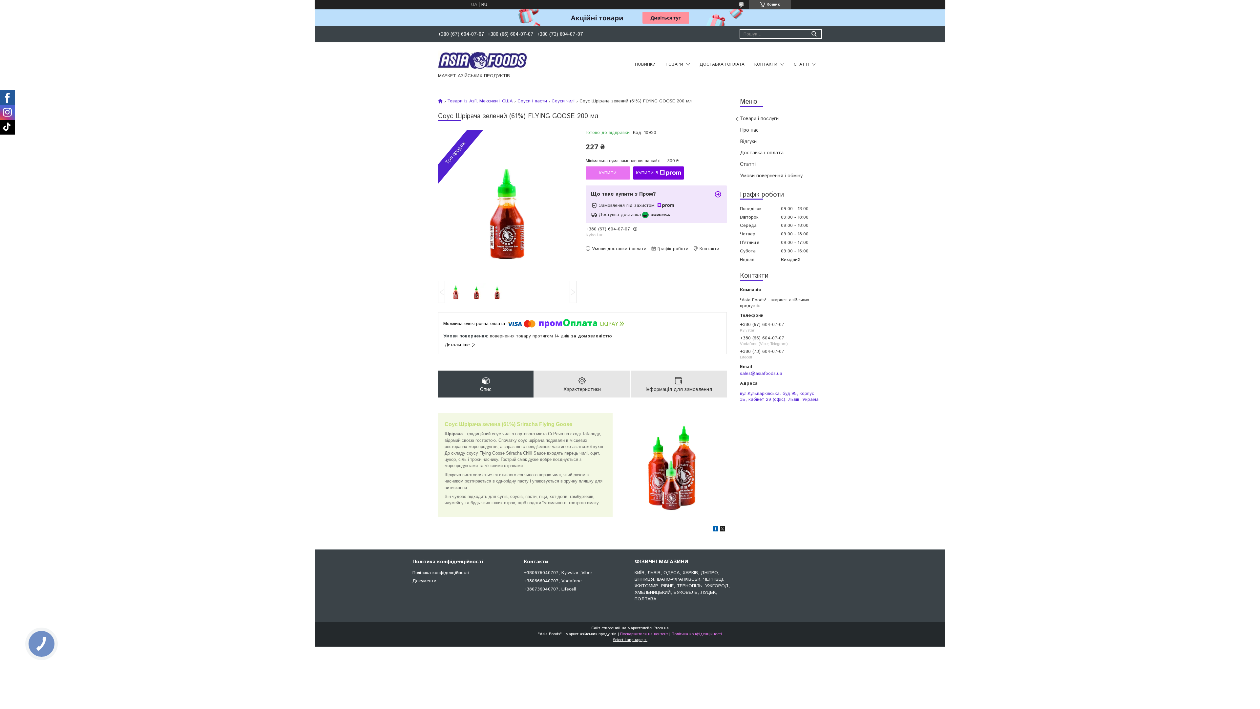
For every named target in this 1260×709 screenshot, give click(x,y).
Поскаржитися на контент (644, 634)
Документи (424, 581)
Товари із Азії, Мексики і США (480, 101)
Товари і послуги (759, 118)
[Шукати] (814, 34)
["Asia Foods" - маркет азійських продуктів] (483, 60)
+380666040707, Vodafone (553, 581)
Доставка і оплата (722, 64)
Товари (674, 64)
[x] (722, 530)
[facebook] (715, 530)
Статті (801, 64)
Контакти (765, 64)
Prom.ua (661, 628)
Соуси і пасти (532, 101)
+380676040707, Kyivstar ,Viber (558, 572)
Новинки (645, 64)
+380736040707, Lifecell (550, 589)
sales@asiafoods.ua (761, 373)
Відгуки (748, 141)
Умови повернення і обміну (771, 175)
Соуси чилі (563, 101)
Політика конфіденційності (440, 572)
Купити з (647, 173)
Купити (608, 173)
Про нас (749, 130)
